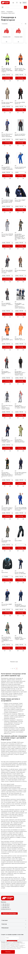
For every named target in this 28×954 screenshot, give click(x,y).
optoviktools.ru (10, 942)
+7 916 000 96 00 (5, 906)
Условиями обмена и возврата (17, 946)
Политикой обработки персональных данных (10, 944)
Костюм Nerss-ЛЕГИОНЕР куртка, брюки (6, 373)
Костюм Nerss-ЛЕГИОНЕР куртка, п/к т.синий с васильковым (20, 605)
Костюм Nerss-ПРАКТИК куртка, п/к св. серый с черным (7, 235)
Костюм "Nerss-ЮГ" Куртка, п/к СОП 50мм (20, 573)
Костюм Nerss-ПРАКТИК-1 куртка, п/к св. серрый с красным (20, 407)
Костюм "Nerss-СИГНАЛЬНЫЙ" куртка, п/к (7, 340)
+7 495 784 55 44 (5, 904)
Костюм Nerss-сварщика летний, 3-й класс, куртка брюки (20, 474)
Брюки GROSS (18, 540)
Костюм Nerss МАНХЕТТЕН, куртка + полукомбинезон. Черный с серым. (20, 373)
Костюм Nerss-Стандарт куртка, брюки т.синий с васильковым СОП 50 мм (7, 201)
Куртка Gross (5, 572)
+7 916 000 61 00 (5, 907)
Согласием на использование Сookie (8, 947)
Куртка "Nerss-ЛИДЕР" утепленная (20, 200)
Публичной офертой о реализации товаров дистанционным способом (13, 948)
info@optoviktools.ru (6, 909)
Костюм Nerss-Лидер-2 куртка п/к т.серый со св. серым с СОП (7, 509)
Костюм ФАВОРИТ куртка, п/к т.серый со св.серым (7, 304)
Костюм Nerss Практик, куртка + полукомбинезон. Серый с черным (7, 407)
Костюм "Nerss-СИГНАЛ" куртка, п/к (20, 339)
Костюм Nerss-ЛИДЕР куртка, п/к (7, 605)
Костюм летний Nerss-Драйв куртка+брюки (20, 135)
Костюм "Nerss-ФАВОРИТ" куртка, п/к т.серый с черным (20, 638)
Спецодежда (9, 11)
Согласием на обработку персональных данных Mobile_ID (12, 943)
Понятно (7, 952)
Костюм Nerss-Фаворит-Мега (20, 271)
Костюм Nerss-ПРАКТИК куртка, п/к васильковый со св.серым (20, 509)
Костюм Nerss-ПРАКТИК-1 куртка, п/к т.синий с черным (7, 441)
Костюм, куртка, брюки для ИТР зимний (7, 103)
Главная (3, 11)
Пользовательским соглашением (7, 945)
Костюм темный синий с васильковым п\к (20, 168)
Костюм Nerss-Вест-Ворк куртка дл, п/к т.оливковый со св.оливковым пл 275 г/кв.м (7, 639)
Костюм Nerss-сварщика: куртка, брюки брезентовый (19, 441)
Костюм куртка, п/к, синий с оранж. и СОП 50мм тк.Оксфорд (20, 69)
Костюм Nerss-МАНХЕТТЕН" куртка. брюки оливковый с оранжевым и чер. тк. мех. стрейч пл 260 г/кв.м (20, 237)
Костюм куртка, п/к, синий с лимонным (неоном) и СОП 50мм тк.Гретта (7, 70)
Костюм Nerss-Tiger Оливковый (6, 541)
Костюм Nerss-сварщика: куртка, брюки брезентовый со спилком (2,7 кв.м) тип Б (7, 475)
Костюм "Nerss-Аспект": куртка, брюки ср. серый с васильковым (7, 135)
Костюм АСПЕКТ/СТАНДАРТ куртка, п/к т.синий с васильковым (7, 168)
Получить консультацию (9, 913)
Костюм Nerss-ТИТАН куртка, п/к (20, 103)
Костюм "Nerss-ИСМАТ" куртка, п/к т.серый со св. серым (7, 271)
